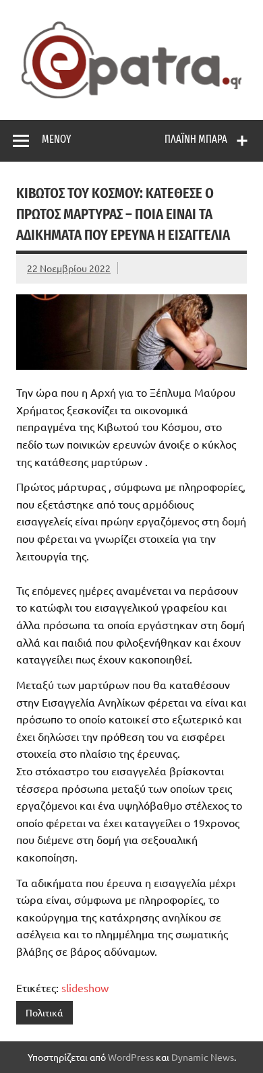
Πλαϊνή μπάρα (196, 139)
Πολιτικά (44, 1012)
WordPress (131, 1057)
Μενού (56, 139)
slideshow (85, 987)
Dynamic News (202, 1057)
